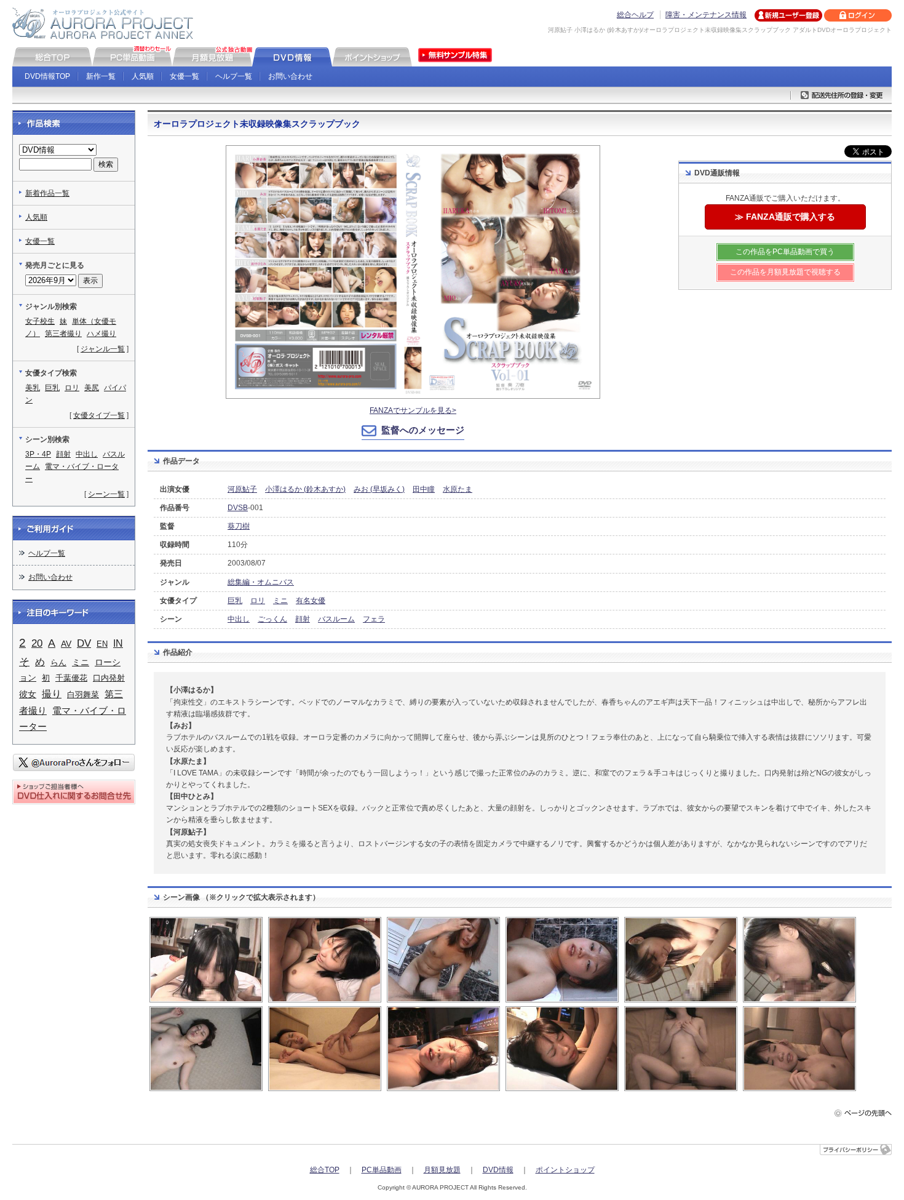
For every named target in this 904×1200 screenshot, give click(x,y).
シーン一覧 (106, 494)
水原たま (457, 489)
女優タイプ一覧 (99, 415)
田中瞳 (424, 489)
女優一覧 (184, 76)
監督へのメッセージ (422, 430)
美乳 (32, 387)
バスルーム (336, 619)
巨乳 (235, 600)
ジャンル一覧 (103, 349)
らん (58, 662)
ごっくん (272, 619)
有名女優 (310, 600)
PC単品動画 (382, 1170)
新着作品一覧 (47, 193)
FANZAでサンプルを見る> (413, 410)
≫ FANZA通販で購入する (785, 217)
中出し (239, 619)
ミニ (280, 600)
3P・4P (38, 454)
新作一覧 (101, 76)
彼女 (27, 694)
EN (102, 644)
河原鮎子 (242, 489)
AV (66, 644)
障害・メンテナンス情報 (706, 14)
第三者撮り (63, 333)
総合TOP (324, 1170)
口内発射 (109, 677)
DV (84, 643)
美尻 (91, 387)
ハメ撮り (101, 333)
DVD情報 (498, 1170)
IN (118, 643)
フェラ (374, 619)
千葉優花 (71, 677)
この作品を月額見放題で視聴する (785, 272)
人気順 (143, 76)
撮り (51, 693)
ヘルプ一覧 (233, 76)
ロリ (257, 600)
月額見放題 (442, 1170)
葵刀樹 (239, 526)
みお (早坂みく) (379, 489)
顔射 (302, 619)
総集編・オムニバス (261, 582)
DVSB (238, 507)
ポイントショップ (565, 1170)
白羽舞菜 (83, 694)
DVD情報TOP (47, 76)
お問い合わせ (290, 76)
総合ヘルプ (635, 14)
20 (36, 643)
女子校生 (40, 321)
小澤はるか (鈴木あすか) (305, 489)
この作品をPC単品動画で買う (785, 251)
